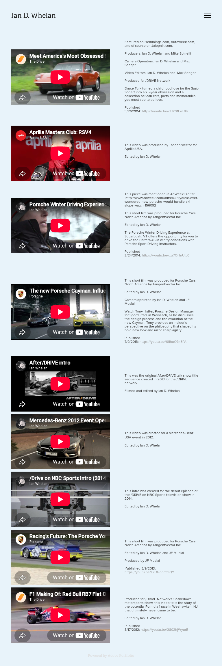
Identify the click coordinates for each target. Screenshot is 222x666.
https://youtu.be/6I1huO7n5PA (162, 341)
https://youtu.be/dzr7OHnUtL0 (165, 255)
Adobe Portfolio (121, 655)
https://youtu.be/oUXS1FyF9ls (165, 111)
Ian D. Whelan (33, 15)
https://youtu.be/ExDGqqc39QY (149, 572)
